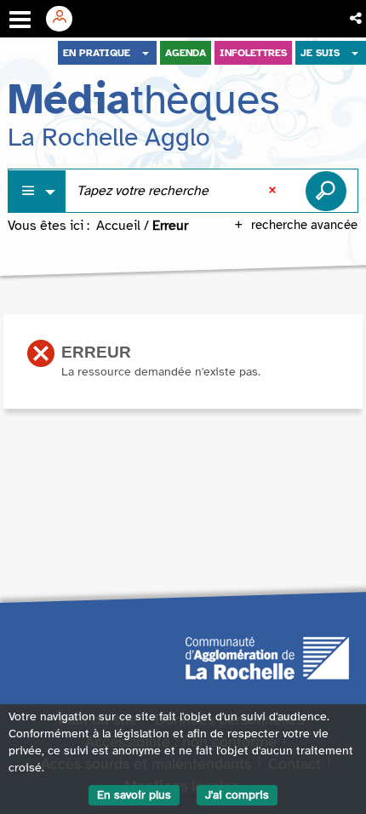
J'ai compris (237, 795)
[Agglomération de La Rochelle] (267, 657)
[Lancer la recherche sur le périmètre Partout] (326, 190)
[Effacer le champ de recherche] (274, 190)
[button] (357, 18)
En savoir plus (134, 795)
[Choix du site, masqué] (145, 53)
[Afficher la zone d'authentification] (65, 18)
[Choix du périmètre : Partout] (37, 191)
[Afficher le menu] (20, 20)
